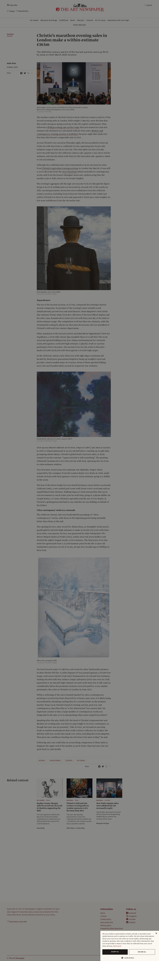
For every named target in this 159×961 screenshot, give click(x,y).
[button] (128, 957)
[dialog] (129, 946)
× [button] (156, 933)
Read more (117, 946)
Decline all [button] (142, 952)
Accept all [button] (115, 952)
